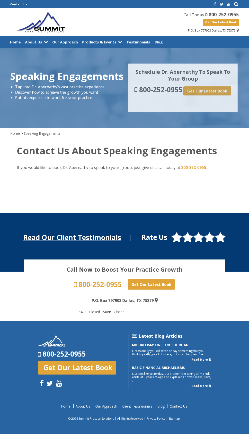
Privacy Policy (156, 419)
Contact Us (18, 4)
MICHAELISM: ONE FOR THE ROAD (160, 344)
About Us (33, 42)
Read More (199, 360)
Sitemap (174, 419)
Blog (158, 42)
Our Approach (65, 42)
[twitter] (221, 4)
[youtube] (228, 4)
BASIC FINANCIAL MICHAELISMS (158, 367)
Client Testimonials (137, 406)
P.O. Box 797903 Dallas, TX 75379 (211, 30)
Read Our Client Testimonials (72, 237)
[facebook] (214, 4)
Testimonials (138, 42)
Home (15, 42)
